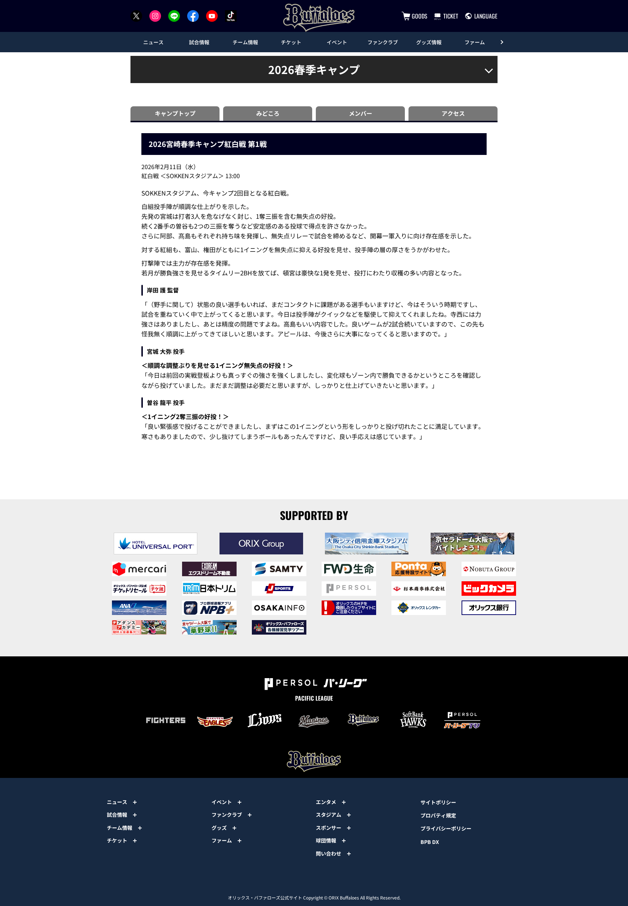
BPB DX (429, 841)
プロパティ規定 (438, 815)
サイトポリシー (438, 802)
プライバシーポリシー (445, 828)
